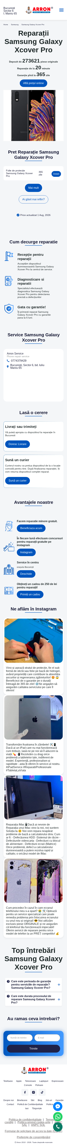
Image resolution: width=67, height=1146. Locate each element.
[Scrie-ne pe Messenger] (57, 1106)
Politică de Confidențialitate (30, 1104)
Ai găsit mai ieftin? (33, 199)
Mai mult (33, 187)
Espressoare (58, 1081)
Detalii (56, 174)
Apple (19, 1081)
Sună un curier (17, 480)
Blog (40, 1100)
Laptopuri (43, 1081)
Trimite (33, 1048)
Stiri (32, 1100)
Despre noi (8, 1100)
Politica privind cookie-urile (34, 1122)
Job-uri (49, 1100)
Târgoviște (37, 1108)
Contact (10, 1104)
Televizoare (30, 1081)
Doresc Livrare (17, 444)
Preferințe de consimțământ (33, 1137)
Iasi (27, 1108)
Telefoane (8, 1081)
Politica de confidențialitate (25, 1119)
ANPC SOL (38, 1125)
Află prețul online (33, 83)
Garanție (59, 1100)
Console (28, 1085)
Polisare (39, 1085)
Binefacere (22, 1100)
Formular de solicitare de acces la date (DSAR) (33, 1131)
